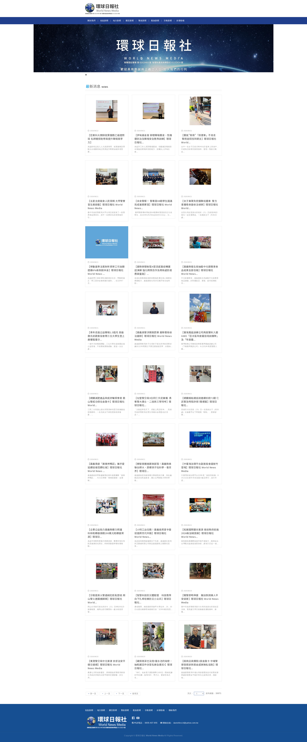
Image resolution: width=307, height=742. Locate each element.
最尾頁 (135, 694)
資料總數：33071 (213, 693)
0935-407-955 (151, 723)
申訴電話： (139, 723)
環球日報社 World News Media (102, 8)
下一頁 (121, 694)
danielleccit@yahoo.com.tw (185, 723)
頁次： (190, 693)
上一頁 (107, 694)
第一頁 (93, 694)
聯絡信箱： (168, 723)
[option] (153, 48)
